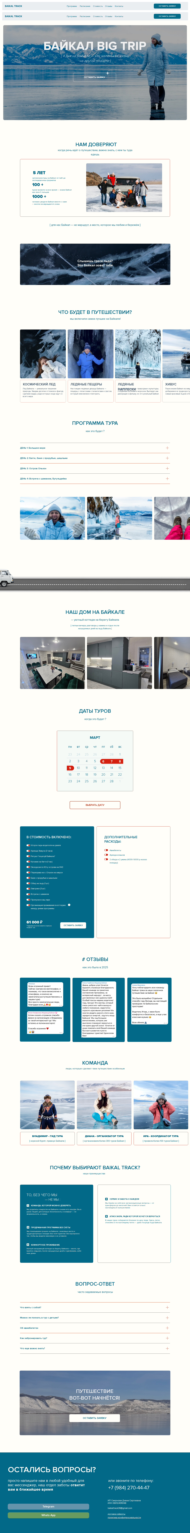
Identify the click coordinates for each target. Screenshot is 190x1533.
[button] (167, 6)
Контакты (119, 6)
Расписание (85, 6)
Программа (72, 6)
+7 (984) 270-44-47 (128, 1488)
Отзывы (108, 6)
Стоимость (98, 6)
